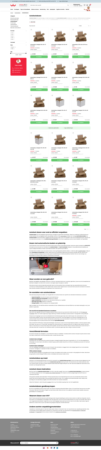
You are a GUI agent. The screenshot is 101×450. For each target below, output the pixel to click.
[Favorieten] (84, 5)
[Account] (87, 5)
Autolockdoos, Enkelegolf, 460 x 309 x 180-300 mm (39, 111)
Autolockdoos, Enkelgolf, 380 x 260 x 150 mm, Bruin (38, 213)
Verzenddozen (17, 12)
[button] (31, 30)
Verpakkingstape (54, 427)
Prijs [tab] (11, 51)
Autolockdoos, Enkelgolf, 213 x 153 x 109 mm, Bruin (59, 45)
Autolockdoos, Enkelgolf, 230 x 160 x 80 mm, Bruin (59, 148)
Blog (31, 427)
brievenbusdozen (76, 410)
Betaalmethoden (14, 426)
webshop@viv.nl (17, 70)
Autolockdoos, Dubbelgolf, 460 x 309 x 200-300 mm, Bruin (38, 181)
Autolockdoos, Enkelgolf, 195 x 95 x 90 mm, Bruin (59, 181)
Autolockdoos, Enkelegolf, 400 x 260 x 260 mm (80, 78)
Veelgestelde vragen (14, 430)
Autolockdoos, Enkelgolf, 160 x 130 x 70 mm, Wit (59, 111)
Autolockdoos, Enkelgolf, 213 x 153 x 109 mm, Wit (80, 111)
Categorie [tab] (12, 16)
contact (49, 382)
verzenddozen (64, 236)
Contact (12, 424)
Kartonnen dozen (54, 424)
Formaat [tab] (12, 30)
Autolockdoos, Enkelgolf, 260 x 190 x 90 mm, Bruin (80, 213)
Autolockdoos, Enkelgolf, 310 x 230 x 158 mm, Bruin (59, 78)
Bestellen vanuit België (35, 426)
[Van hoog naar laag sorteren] (90, 25)
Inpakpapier (53, 433)
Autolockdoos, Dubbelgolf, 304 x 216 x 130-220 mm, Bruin (80, 148)
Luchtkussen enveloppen (55, 429)
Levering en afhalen (14, 427)
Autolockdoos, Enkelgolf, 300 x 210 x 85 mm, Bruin (80, 181)
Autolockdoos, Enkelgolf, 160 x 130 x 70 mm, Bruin (38, 45)
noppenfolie (38, 412)
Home (11, 12)
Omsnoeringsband (54, 431)
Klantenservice (76, 4)
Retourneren (13, 429)
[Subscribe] (57, 443)
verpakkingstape (81, 251)
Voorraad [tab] (12, 42)
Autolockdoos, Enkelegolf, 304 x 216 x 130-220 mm (38, 78)
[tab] (20, 422)
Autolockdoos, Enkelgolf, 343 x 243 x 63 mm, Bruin (59, 213)
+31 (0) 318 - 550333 (18, 68)
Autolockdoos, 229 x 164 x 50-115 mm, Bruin (80, 45)
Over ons (12, 431)
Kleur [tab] (11, 45)
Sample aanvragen (35, 424)
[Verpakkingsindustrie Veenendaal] (13, 5)
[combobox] (49, 5)
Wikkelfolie (52, 430)
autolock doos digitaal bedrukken (53, 373)
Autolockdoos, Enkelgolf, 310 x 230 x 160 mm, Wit (38, 148)
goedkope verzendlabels (60, 412)
